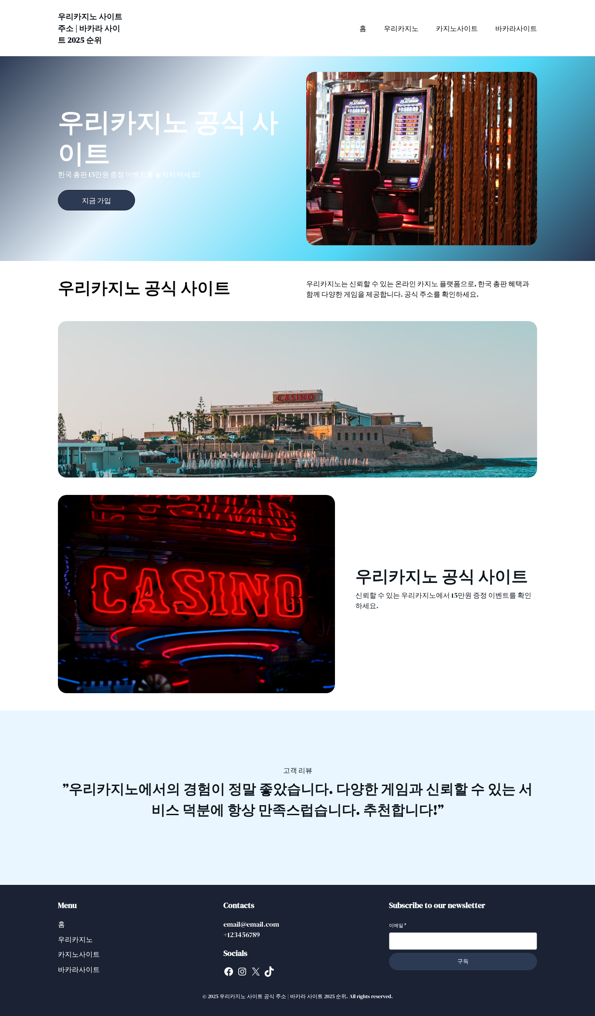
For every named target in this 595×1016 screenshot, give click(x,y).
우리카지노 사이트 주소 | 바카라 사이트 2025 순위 (90, 28)
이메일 (397, 925)
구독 (463, 961)
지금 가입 (96, 200)
